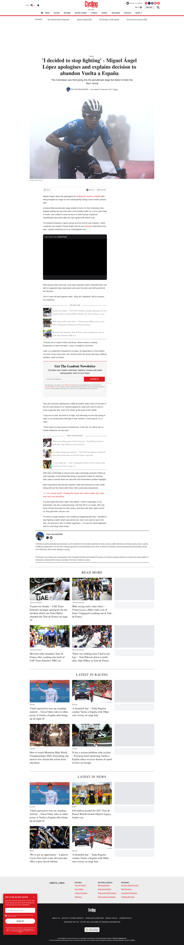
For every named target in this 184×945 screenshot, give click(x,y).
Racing (57, 13)
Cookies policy (125, 918)
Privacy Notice (49, 387)
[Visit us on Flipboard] (158, 3)
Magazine (116, 13)
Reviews (67, 13)
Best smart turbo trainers (107, 893)
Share (48, 190)
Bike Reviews (126, 889)
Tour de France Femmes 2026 (137, 19)
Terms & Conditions (18, 930)
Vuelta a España (81, 893)
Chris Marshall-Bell (81, 89)
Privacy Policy (27, 929)
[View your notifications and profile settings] (38, 5)
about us (56, 918)
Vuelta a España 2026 (84, 19)
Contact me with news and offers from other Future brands (21, 915)
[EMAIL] (51, 537)
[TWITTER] (48, 537)
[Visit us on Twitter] (149, 3)
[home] (42, 13)
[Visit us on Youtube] (155, 3)
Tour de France (80, 885)
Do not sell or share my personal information (100, 922)
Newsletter (103, 190)
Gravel (104, 13)
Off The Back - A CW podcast (109, 19)
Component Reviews (129, 893)
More (138, 13)
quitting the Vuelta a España (88, 196)
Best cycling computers (106, 897)
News (47, 13)
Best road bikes (104, 885)
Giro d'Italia (79, 889)
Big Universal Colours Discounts (58, 19)
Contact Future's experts (72, 918)
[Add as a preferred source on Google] (92, 929)
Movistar (88, 226)
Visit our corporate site (119, 938)
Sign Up (20, 921)
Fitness (94, 13)
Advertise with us (71, 922)
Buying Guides (81, 13)
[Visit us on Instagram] (146, 3)
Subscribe (149, 7)
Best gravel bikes (104, 889)
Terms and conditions (94, 918)
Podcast (127, 13)
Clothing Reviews (128, 897)
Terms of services (70, 385)
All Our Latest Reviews (129, 885)
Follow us (91, 190)
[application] (75, 257)
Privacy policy (111, 918)
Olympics (78, 897)
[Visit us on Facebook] (152, 3)
